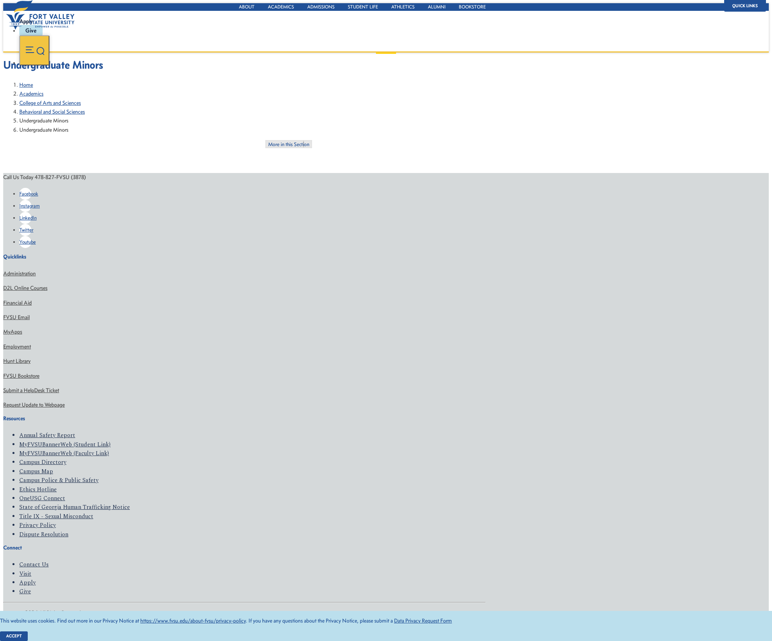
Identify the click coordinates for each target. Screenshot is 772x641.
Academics (281, 7)
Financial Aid (17, 302)
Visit (25, 574)
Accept (14, 636)
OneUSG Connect (42, 498)
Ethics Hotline (38, 489)
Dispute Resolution (43, 534)
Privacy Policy (37, 525)
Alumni (437, 7)
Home (26, 84)
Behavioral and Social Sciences (52, 111)
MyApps (12, 331)
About (247, 7)
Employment (17, 346)
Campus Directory (42, 462)
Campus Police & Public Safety (59, 480)
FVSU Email (16, 317)
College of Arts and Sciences (50, 103)
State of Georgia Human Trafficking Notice (74, 507)
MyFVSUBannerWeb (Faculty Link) (64, 453)
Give (25, 591)
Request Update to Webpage (34, 404)
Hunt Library (17, 361)
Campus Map (36, 471)
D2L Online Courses (25, 288)
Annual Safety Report (47, 435)
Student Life (363, 7)
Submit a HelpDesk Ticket (31, 390)
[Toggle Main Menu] (34, 50)
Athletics (403, 7)
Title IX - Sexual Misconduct (56, 516)
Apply (27, 582)
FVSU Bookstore (21, 375)
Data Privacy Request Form (423, 620)
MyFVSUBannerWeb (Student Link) (65, 444)
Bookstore (472, 7)
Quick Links (745, 5)
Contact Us (34, 564)
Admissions (321, 7)
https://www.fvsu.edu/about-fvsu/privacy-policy (193, 620)
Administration (19, 273)
